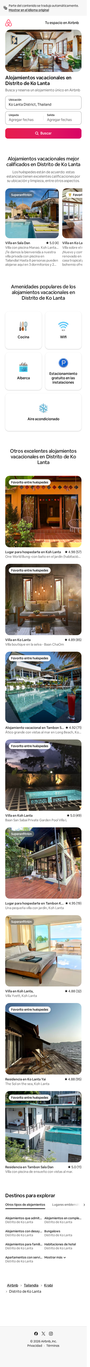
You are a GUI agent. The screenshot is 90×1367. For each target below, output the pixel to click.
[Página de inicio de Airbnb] (8, 23)
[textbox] (24, 119)
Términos (52, 1346)
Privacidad (34, 1346)
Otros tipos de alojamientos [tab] (25, 1205)
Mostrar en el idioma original (29, 10)
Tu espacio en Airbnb (62, 22)
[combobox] (43, 104)
